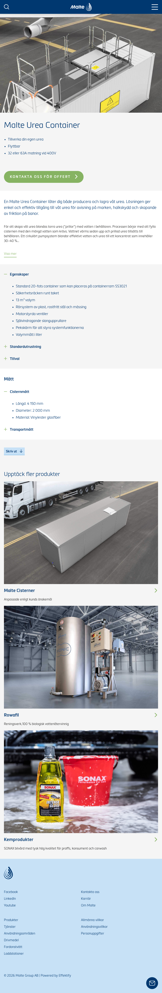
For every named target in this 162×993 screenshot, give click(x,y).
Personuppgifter (92, 933)
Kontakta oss (90, 892)
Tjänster (10, 926)
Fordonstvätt (13, 947)
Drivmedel (11, 940)
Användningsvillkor (94, 926)
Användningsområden (19, 933)
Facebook (11, 892)
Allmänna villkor (92, 920)
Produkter (11, 920)
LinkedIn (10, 898)
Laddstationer (14, 953)
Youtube (10, 905)
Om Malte (88, 905)
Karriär (86, 898)
